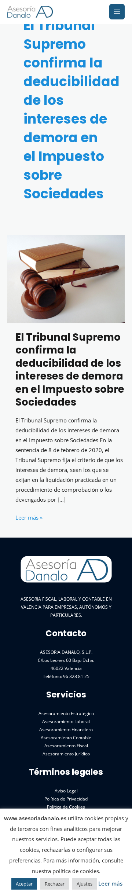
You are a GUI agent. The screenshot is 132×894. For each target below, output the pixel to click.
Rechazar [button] (55, 883)
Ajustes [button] (84, 883)
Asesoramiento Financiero (66, 729)
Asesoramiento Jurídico (66, 753)
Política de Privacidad (66, 799)
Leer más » (29, 518)
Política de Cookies (66, 807)
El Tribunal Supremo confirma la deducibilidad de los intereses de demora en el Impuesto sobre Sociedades (69, 370)
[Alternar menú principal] (117, 11)
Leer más (110, 883)
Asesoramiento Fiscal (66, 745)
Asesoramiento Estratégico (66, 713)
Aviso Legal (66, 791)
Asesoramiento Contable (66, 737)
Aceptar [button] (24, 883)
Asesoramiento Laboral (66, 721)
